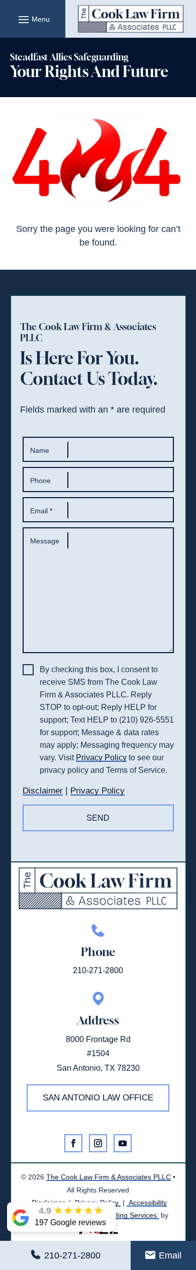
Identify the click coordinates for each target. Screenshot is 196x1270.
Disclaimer (43, 791)
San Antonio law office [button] (98, 1097)
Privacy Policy (101, 757)
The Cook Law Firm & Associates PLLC (108, 1177)
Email (170, 1255)
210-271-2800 (72, 1255)
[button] (33, 19)
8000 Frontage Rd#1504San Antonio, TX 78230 (98, 1054)
